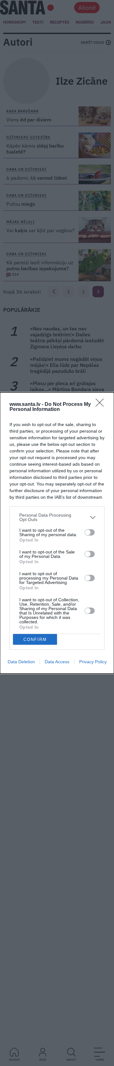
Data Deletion (21, 661)
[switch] (90, 532)
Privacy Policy (93, 661)
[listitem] (57, 517)
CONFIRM (35, 639)
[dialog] (57, 533)
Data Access (57, 661)
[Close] (102, 405)
